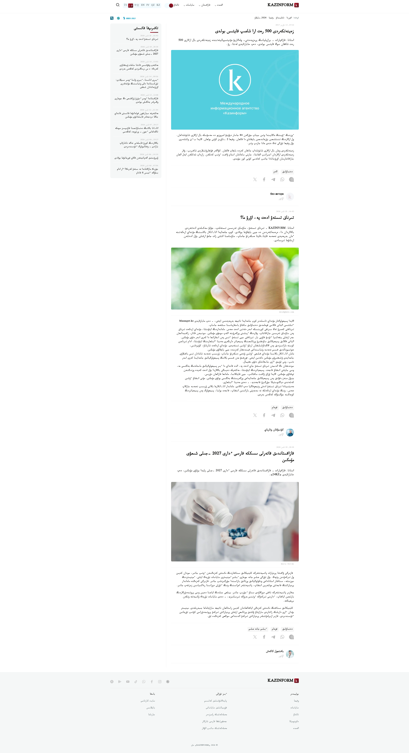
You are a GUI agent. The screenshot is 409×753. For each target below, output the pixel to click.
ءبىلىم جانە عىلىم (258, 629)
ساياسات (294, 708)
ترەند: (296, 18)
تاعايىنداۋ (280, 18)
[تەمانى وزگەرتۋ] (169, 5)
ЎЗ (125, 5)
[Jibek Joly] (129, 18)
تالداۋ (176, 5)
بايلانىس (150, 708)
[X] (255, 180)
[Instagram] (291, 180)
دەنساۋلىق (287, 172)
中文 (136, 5)
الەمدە (296, 728)
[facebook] (151, 681)
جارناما (151, 715)
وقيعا (271, 18)
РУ (148, 5)
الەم (275, 172)
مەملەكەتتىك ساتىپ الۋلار (214, 728)
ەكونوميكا (294, 722)
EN (143, 5)
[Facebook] (264, 180)
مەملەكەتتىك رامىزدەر (216, 715)
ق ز (130, 5)
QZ (153, 5)
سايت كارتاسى (148, 701)
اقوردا (289, 18)
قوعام (274, 408)
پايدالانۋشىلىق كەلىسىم (215, 701)
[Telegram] (273, 180)
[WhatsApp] (282, 180)
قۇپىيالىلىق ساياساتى (216, 708)
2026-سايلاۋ (260, 18)
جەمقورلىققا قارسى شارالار (214, 722)
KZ (158, 5)
